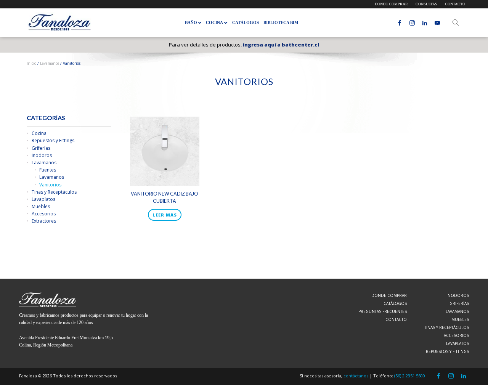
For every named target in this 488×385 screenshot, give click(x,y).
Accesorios (44, 213)
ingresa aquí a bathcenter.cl (281, 44)
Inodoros (42, 155)
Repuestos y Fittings (53, 140)
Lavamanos (49, 63)
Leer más (164, 215)
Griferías (41, 148)
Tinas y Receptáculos (54, 192)
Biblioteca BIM (280, 22)
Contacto (455, 4)
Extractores (44, 221)
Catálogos (245, 22)
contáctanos (356, 376)
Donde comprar (391, 4)
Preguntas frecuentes (382, 311)
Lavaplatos (43, 199)
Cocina (39, 133)
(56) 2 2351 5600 (409, 376)
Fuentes (47, 170)
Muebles (41, 206)
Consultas (426, 4)
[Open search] (455, 22)
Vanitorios (50, 184)
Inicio (31, 63)
